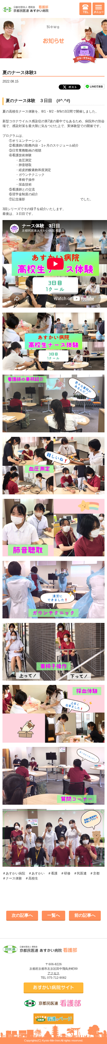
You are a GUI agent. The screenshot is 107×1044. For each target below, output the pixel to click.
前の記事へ (85, 915)
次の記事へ (22, 915)
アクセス (53, 973)
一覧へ (53, 915)
